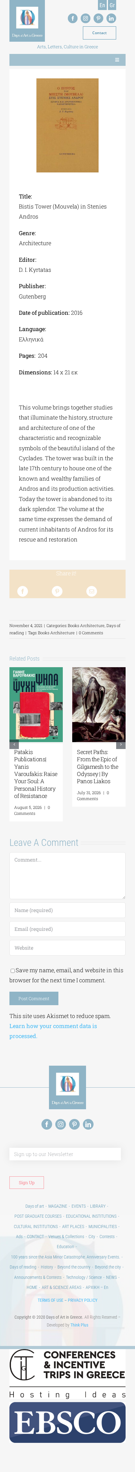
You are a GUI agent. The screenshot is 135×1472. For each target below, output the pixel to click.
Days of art (34, 1213)
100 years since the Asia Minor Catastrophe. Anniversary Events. (65, 1264)
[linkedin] (111, 18)
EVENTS (79, 1213)
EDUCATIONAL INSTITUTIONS (91, 1223)
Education (65, 1253)
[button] (14, 747)
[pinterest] (98, 18)
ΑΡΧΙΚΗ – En (97, 1294)
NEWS (111, 1284)
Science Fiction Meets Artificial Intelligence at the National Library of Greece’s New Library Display (98, 770)
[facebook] (73, 18)
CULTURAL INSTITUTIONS (36, 1233)
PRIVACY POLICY (82, 1307)
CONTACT (35, 1243)
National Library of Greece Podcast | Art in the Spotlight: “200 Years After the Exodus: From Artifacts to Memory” (35, 777)
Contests (107, 1243)
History (47, 1274)
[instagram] (85, 18)
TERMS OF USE (50, 1307)
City (92, 1243)
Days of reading (23, 1274)
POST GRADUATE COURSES (38, 1223)
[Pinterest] (57, 591)
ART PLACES (73, 1233)
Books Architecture (86, 625)
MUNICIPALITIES (103, 1233)
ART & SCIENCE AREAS (61, 1294)
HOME (32, 1294)
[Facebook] (23, 591)
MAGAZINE (57, 1213)
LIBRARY (97, 1213)
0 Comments (91, 633)
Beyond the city (108, 1274)
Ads (19, 1243)
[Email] (92, 591)
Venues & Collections (66, 1243)
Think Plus (79, 1332)
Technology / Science (84, 1284)
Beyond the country (73, 1274)
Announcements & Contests (38, 1284)
